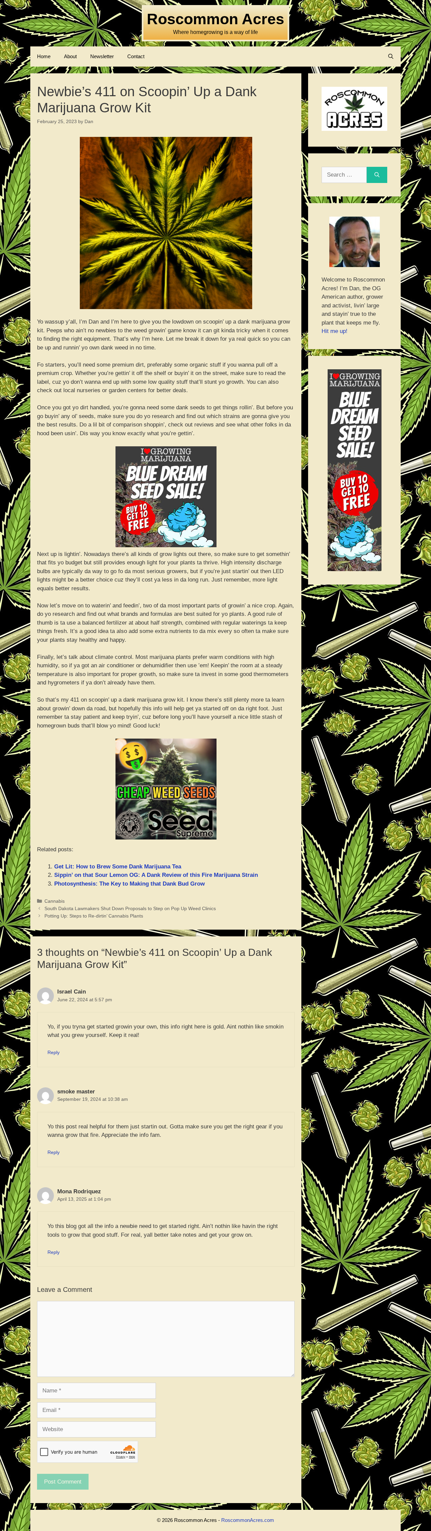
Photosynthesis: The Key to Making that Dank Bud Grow (129, 884)
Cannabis (54, 901)
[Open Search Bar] (391, 56)
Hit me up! (334, 331)
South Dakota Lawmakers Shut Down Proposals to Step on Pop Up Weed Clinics (130, 908)
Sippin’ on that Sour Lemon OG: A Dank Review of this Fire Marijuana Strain (156, 875)
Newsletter (102, 56)
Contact (135, 56)
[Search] (377, 175)
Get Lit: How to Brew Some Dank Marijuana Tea (117, 866)
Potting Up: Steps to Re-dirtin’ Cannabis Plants (93, 916)
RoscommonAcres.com (247, 1520)
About (70, 56)
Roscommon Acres (215, 19)
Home (44, 56)
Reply (53, 1052)
